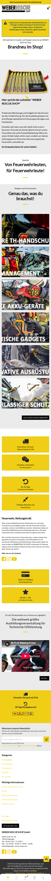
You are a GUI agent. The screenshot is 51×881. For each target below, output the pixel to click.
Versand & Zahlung (10, 800)
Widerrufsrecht (9, 804)
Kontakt (6, 816)
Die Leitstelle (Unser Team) (13, 787)
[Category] (34, 877)
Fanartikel (7, 777)
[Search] (17, 877)
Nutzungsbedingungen (28, 746)
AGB (5, 791)
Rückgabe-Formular (10, 820)
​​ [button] (46, 859)
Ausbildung (7, 768)
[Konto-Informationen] (43, 877)
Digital (5, 772)
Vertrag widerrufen (10, 826)
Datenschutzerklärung (10, 746)
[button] (46, 739)
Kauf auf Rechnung (10, 795)
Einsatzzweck (8, 764)
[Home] (8, 877)
